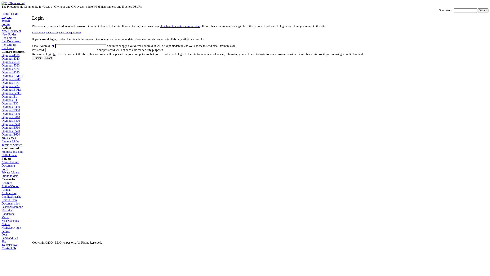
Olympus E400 (11, 113)
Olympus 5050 (11, 62)
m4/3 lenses (9, 138)
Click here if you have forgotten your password (56, 32)
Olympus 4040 (11, 58)
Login (14, 13)
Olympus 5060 (11, 65)
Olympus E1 (9, 96)
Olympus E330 (11, 110)
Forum (6, 24)
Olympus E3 (9, 100)
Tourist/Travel (10, 244)
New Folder (9, 34)
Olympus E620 (11, 134)
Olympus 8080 (11, 72)
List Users (8, 48)
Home (5, 13)
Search (6, 20)
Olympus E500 (11, 124)
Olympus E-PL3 (11, 93)
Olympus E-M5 (11, 79)
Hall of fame (9, 155)
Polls (4, 169)
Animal (6, 189)
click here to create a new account (180, 26)
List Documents (11, 41)
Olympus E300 (11, 106)
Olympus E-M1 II (12, 75)
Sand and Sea (10, 238)
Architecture (9, 193)
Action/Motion (10, 186)
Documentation (11, 203)
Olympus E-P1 (11, 82)
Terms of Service (12, 144)
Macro (5, 217)
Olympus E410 (11, 117)
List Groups (9, 44)
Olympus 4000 (11, 55)
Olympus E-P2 (11, 86)
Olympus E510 (11, 127)
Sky (4, 241)
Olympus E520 (11, 131)
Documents (8, 165)
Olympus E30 (10, 103)
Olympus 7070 (11, 69)
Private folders (10, 172)
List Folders (9, 37)
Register (6, 17)
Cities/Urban (9, 200)
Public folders (10, 175)
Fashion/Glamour (12, 207)
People (6, 231)
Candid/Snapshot (12, 196)
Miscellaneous (10, 220)
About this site (10, 162)
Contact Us (9, 248)
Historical (7, 210)
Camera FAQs (10, 141)
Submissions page (12, 151)
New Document (11, 31)
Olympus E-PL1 (11, 89)
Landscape (8, 213)
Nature (6, 224)
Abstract (7, 182)
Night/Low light (11, 227)
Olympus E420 (11, 120)
